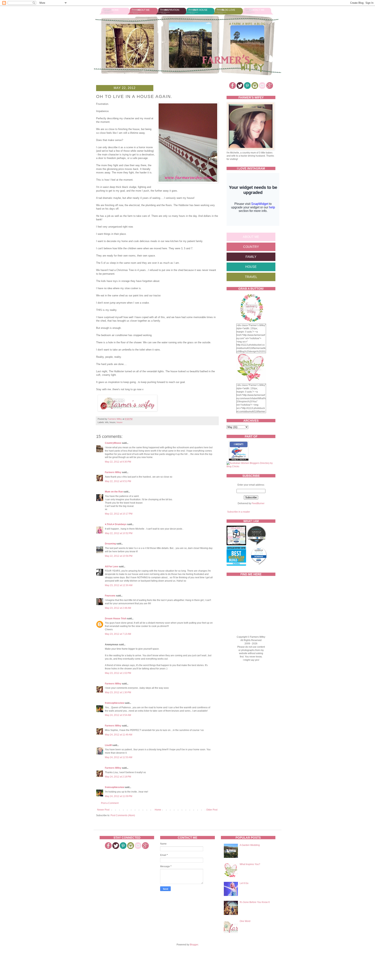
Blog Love (228, 10)
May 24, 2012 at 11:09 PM (118, 796)
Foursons (110, 595)
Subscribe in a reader (238, 511)
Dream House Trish (115, 618)
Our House (200, 10)
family (251, 256)
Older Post (211, 809)
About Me (144, 10)
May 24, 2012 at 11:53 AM (118, 757)
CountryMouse (113, 443)
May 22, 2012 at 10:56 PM (118, 556)
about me (251, 236)
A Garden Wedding (250, 845)
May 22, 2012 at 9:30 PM (118, 461)
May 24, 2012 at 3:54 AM (118, 715)
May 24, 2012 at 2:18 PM (118, 776)
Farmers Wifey (113, 472)
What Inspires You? (250, 864)
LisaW (108, 745)
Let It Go (244, 883)
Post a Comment (110, 803)
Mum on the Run (114, 491)
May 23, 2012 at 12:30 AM (118, 585)
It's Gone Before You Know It (255, 902)
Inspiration (172, 10)
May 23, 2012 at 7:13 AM (118, 634)
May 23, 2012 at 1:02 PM (118, 673)
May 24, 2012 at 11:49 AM (118, 734)
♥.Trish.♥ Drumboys (116, 524)
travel (251, 277)
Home (115, 10)
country (251, 246)
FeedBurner (258, 503)
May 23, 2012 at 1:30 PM (118, 692)
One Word (245, 921)
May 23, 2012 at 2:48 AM (118, 608)
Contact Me (256, 10)
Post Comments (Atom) (123, 815)
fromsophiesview (114, 703)
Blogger (194, 944)
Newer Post (103, 809)
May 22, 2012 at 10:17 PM (118, 513)
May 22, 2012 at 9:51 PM (118, 481)
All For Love (111, 566)
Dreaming (110, 543)
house (119, 422)
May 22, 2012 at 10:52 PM (118, 533)
